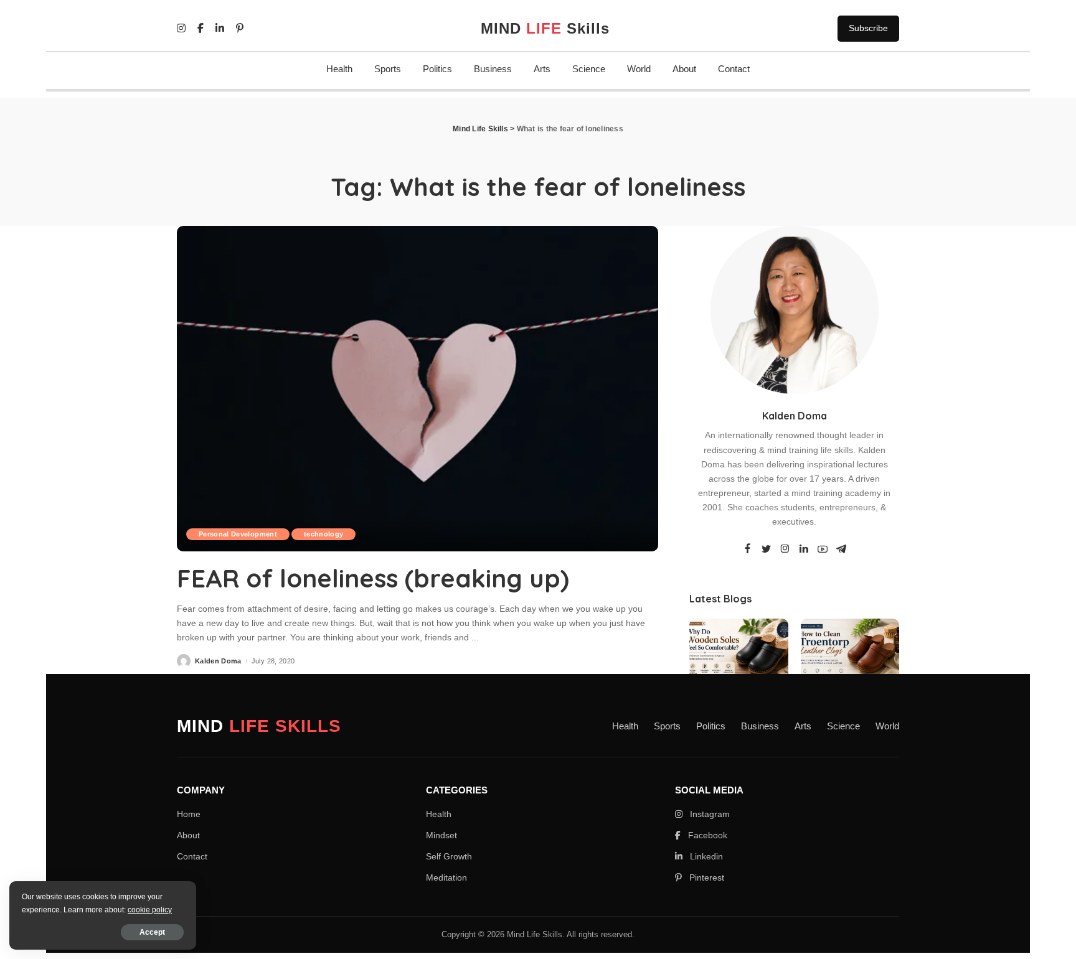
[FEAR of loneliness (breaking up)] (417, 388)
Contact (734, 68)
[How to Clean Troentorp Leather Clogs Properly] (850, 656)
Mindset (441, 835)
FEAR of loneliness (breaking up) (373, 578)
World (639, 68)
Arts (542, 68)
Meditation (446, 877)
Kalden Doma (218, 661)
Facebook (706, 835)
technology (323, 534)
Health (339, 68)
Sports (387, 68)
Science (588, 68)
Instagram (708, 814)
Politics (437, 68)
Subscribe (868, 28)
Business (493, 68)
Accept (152, 932)
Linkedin (705, 856)
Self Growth (449, 856)
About (684, 68)
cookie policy (150, 909)
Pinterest (705, 877)
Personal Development (238, 534)
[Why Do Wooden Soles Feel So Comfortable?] (738, 656)
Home (189, 814)
